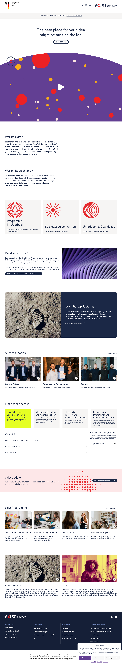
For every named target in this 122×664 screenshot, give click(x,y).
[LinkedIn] (112, 617)
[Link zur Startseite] (106, 5)
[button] (61, 87)
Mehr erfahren (61, 42)
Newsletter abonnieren (74, 15)
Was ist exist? (9, 628)
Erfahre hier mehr (74, 324)
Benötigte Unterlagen (41, 632)
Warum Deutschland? (12, 631)
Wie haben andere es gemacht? (44, 635)
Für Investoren (95, 638)
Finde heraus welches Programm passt (23, 274)
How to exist (66, 628)
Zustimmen (85, 658)
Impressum (105, 661)
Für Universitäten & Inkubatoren (100, 628)
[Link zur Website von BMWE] (12, 5)
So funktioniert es (11, 638)
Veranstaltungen (67, 635)
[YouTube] (116, 617)
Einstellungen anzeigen (112, 658)
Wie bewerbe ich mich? (41, 628)
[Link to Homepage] (15, 617)
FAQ (35, 638)
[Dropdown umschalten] (115, 443)
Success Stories (10, 634)
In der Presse (94, 635)
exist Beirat (94, 641)
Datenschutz (93, 661)
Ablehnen (97, 658)
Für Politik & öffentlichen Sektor (100, 632)
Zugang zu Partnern (68, 632)
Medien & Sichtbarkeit (69, 638)
